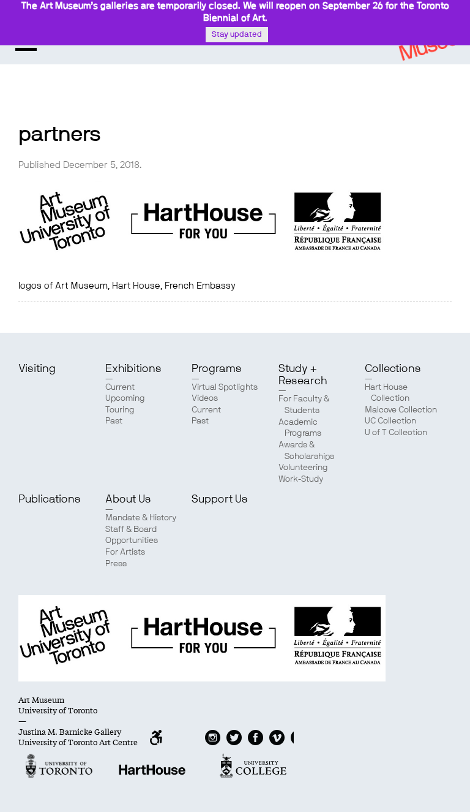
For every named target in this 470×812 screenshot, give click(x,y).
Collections (393, 368)
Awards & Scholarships (306, 451)
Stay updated (237, 35)
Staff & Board (131, 529)
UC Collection (390, 421)
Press (116, 564)
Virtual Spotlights (225, 387)
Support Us (220, 499)
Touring (120, 410)
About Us (128, 499)
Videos (205, 398)
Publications (49, 499)
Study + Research (302, 375)
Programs (217, 368)
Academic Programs (299, 428)
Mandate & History (140, 518)
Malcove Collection (401, 410)
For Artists (125, 552)
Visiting (37, 368)
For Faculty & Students (303, 405)
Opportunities (131, 540)
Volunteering (303, 467)
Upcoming (125, 398)
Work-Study (300, 479)
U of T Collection (396, 432)
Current (120, 387)
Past (113, 421)
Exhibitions (133, 368)
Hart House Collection (387, 393)
